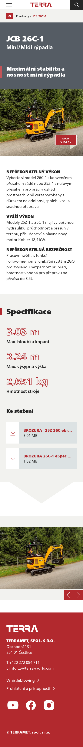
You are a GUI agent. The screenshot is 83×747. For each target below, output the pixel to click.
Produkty (22, 16)
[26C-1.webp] (41, 558)
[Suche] (76, 5)
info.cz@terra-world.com (31, 668)
